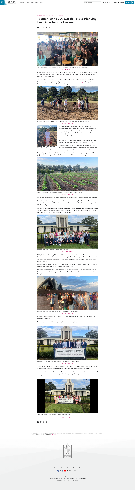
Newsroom (4, 6)
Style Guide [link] (54, 434)
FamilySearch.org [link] (78, 82)
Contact (116, 7)
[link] (38, 422)
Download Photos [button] (68, 418)
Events (111, 7)
